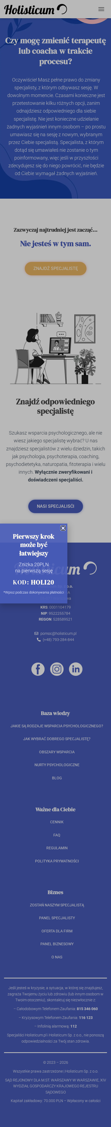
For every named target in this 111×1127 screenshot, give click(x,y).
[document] (55, 563)
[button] (63, 528)
